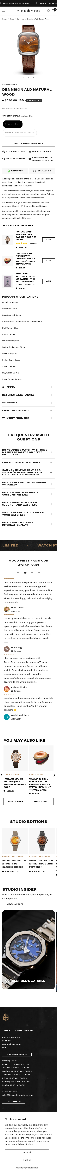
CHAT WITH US (14, 1101)
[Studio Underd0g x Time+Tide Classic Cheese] (15, 841)
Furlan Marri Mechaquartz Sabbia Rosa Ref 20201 (26, 236)
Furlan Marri (11, 775)
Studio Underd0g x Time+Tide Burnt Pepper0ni (41, 863)
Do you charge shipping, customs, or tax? (20, 493)
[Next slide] (54, 775)
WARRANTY (10, 402)
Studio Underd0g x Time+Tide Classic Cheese (14, 863)
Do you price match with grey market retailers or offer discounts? (24, 452)
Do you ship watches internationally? (17, 523)
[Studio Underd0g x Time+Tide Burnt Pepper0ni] (42, 841)
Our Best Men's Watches (25, 981)
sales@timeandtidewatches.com (17, 1095)
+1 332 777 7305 (10, 1092)
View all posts (15, 904)
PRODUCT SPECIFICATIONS (20, 297)
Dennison (20, 19)
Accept (27, 1152)
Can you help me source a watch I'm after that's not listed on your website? (22, 472)
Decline (27, 1160)
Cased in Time (37, 775)
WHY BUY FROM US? (15, 418)
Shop (12, 19)
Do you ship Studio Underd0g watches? (24, 483)
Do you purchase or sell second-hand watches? (20, 503)
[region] (28, 775)
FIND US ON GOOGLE (17, 1054)
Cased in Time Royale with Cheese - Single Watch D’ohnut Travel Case (26, 258)
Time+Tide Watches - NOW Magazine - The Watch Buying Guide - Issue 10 (25, 279)
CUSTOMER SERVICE (15, 410)
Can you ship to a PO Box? (21, 462)
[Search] (48, 11)
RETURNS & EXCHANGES (18, 395)
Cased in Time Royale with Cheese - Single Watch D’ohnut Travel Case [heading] (40, 784)
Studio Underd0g (12, 857)
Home (4, 19)
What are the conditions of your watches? (23, 513)
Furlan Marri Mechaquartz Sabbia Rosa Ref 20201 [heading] (15, 783)
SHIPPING (8, 387)
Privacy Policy (25, 1144)
